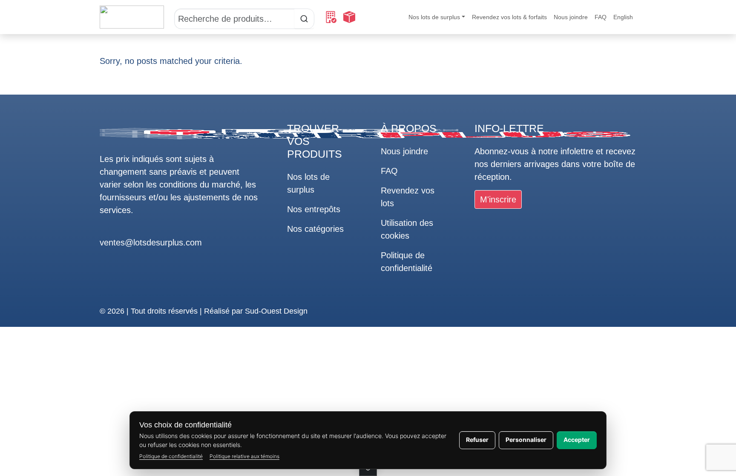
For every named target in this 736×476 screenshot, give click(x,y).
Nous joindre (571, 17)
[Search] (244, 17)
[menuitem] (623, 17)
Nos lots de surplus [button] (434, 17)
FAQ (601, 17)
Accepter (577, 439)
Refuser (477, 439)
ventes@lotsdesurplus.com (151, 242)
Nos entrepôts (313, 209)
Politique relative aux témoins (244, 456)
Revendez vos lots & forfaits (509, 17)
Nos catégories (315, 229)
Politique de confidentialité (171, 456)
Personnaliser (526, 439)
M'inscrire (498, 199)
